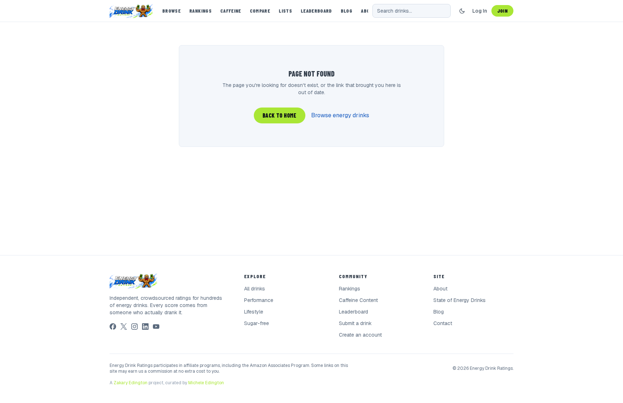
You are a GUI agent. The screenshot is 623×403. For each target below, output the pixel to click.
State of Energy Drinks (459, 300)
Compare (260, 11)
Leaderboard (316, 11)
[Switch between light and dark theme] (462, 11)
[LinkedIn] (145, 326)
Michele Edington (206, 383)
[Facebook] (113, 326)
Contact (442, 323)
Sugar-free (256, 323)
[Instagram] (134, 326)
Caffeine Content (358, 300)
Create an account (360, 335)
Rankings (200, 11)
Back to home (279, 115)
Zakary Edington (130, 383)
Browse (171, 11)
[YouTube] (156, 326)
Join (502, 11)
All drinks (254, 288)
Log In (479, 11)
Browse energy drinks (340, 115)
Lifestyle (253, 311)
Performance (258, 300)
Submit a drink (355, 323)
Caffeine (230, 11)
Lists (285, 11)
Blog (346, 11)
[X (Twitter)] (123, 326)
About (440, 288)
